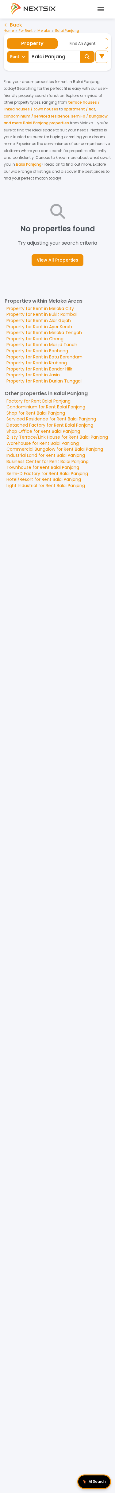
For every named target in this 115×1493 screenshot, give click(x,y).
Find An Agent (83, 43)
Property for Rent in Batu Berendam (44, 357)
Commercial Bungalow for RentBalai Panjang (54, 449)
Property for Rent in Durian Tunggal (44, 381)
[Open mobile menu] (99, 9)
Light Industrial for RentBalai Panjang (45, 485)
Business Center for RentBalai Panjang (47, 461)
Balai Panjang (67, 30)
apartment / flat (79, 109)
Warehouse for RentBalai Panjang (42, 443)
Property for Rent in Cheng (34, 339)
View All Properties (57, 260)
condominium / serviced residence (37, 116)
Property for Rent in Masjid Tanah (41, 344)
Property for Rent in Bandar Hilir (39, 369)
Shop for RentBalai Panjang (35, 413)
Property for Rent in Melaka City (40, 308)
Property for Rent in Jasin (33, 375)
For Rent (26, 30)
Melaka (43, 30)
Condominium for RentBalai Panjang (45, 407)
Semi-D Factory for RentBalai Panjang (47, 473)
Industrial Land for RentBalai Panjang (45, 455)
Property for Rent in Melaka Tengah (44, 332)
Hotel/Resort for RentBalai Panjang (43, 479)
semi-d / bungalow (89, 116)
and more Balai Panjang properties (36, 123)
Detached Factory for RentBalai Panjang (49, 425)
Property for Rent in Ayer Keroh (39, 327)
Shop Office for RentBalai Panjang (43, 431)
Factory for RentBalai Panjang (38, 401)
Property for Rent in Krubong (36, 363)
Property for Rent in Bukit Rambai (41, 314)
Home (9, 30)
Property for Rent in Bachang (37, 351)
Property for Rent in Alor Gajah (38, 320)
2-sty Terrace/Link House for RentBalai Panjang (57, 437)
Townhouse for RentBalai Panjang (42, 467)
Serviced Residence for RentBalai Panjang (51, 419)
